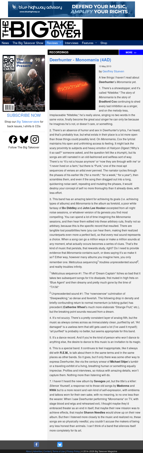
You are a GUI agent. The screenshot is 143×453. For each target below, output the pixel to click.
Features (87, 43)
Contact (47, 451)
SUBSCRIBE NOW (24, 115)
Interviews (71, 43)
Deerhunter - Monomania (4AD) (80, 60)
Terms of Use (58, 451)
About (29, 451)
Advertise (37, 451)
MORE (131, 52)
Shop (103, 43)
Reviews (52, 43)
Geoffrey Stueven (113, 71)
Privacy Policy (73, 451)
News (5, 43)
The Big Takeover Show (28, 43)
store (28, 122)
